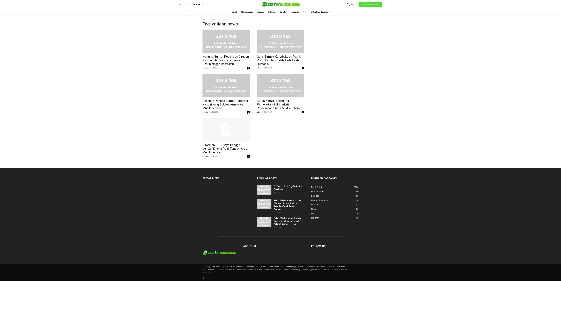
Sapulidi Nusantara (339, 269)
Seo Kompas (274, 266)
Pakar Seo (240, 266)
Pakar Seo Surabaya (306, 266)
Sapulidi (326, 269)
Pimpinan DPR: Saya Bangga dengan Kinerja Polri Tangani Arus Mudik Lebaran (224, 148)
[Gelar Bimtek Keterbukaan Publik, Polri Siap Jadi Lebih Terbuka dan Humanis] (280, 41)
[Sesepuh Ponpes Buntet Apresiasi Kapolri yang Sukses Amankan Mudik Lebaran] (226, 85)
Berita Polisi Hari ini (273, 269)
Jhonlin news (315, 269)
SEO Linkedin (261, 266)
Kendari (220, 269)
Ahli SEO (250, 266)
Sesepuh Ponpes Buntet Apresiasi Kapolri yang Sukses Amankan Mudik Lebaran (225, 104)
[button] (198, 4)
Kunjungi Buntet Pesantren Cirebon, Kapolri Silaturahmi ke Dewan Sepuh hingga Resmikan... (225, 60)
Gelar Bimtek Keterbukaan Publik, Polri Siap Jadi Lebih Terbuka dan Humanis (279, 60)
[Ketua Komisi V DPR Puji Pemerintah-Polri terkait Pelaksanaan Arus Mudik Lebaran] (280, 85)
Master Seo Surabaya (326, 266)
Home (204, 19)
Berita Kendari (208, 269)
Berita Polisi (241, 269)
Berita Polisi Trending (291, 269)
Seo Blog (206, 266)
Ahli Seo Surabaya (288, 266)
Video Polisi (207, 273)
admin (205, 68)
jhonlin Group (228, 266)
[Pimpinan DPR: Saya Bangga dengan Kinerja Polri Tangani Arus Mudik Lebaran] (226, 129)
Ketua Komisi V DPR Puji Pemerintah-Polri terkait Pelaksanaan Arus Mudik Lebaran (279, 104)
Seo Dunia (341, 266)
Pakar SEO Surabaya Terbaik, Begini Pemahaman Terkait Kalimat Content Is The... (287, 221)
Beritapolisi (229, 269)
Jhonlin (305, 269)
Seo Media (216, 266)
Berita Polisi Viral (255, 269)
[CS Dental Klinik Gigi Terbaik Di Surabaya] (264, 190)
